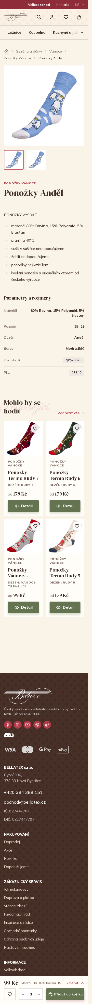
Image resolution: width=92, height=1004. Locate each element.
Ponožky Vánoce (17, 58)
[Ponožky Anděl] (14, 160)
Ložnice (14, 32)
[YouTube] (27, 725)
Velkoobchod (39, 4)
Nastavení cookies (19, 947)
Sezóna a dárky (29, 51)
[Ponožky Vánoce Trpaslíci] (23, 568)
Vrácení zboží (15, 906)
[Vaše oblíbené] (66, 17)
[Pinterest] (37, 725)
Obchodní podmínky (20, 930)
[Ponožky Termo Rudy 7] (23, 468)
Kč (77, 4)
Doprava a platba (19, 897)
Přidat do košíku (68, 994)
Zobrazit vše (68, 413)
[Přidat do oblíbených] (10, 994)
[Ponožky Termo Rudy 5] (65, 568)
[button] (78, 17)
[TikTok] (47, 725)
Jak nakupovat (16, 889)
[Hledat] (39, 17)
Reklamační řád (17, 914)
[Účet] (51, 17)
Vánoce (55, 51)
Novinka (10, 858)
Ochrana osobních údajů (24, 939)
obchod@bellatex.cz (25, 802)
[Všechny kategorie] (79, 32)
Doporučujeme (16, 866)
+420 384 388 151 (23, 792)
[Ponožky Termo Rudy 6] (65, 468)
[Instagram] (18, 725)
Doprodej (12, 842)
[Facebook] (8, 725)
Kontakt (62, 4)
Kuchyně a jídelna (69, 32)
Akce (8, 850)
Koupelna (37, 32)
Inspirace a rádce (18, 922)
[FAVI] (9, 735)
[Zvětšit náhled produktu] (44, 105)
